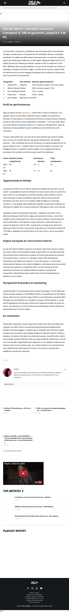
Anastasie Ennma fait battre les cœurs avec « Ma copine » (37, 516)
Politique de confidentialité (34, 595)
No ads (9, 8)
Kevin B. (10, 42)
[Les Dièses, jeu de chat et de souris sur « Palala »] (8, 499)
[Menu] (5, 3)
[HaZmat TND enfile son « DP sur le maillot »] (18, 397)
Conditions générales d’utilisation (34, 596)
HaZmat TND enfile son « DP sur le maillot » (17, 409)
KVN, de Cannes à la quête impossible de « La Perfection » (51, 409)
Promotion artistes (34, 602)
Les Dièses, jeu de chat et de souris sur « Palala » (33, 497)
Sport (5, 360)
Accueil (5, 8)
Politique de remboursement (34, 600)
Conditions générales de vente (34, 598)
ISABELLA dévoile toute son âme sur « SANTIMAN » (34, 507)
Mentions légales (34, 593)
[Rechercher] (64, 3)
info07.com (26, 113)
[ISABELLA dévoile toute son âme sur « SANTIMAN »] (8, 508)
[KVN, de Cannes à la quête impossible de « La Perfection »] (51, 397)
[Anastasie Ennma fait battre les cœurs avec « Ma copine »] (8, 518)
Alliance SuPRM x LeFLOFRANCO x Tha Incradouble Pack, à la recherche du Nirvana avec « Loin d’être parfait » (18, 439)
